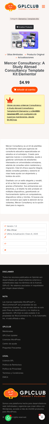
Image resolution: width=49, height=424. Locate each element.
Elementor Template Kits (28, 19)
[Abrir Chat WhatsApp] (8, 418)
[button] (25, 90)
